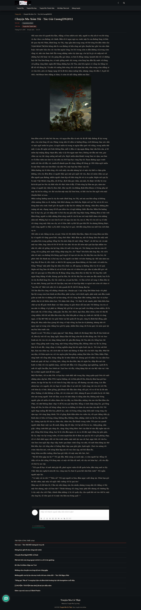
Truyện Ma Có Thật (70, 600)
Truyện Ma (20, 8)
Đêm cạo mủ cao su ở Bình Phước (27, 591)
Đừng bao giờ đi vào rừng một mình (28, 550)
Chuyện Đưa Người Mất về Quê (26, 555)
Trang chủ (18, 14)
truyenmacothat (28, 23)
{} (67, 518)
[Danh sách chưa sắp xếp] (55, 518)
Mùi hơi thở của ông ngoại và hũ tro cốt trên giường (34, 560)
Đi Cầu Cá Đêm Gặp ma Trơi (26, 565)
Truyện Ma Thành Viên (47, 8)
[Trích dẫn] (58, 518)
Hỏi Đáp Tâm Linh (63, 8)
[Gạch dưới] (47, 518)
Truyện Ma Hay (32, 8)
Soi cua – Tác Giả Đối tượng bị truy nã (29, 545)
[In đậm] (41, 518)
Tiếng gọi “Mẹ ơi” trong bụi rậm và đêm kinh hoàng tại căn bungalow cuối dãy (45, 580)
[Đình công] (50, 518)
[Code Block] (61, 518)
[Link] (64, 518)
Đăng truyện (76, 8)
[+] (70, 518)
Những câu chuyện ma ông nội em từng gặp (31, 570)
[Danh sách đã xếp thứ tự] (52, 518)
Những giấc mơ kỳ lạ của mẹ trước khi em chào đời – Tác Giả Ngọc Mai (42, 575)
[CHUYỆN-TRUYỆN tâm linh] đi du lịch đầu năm (33, 586)
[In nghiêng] (44, 518)
